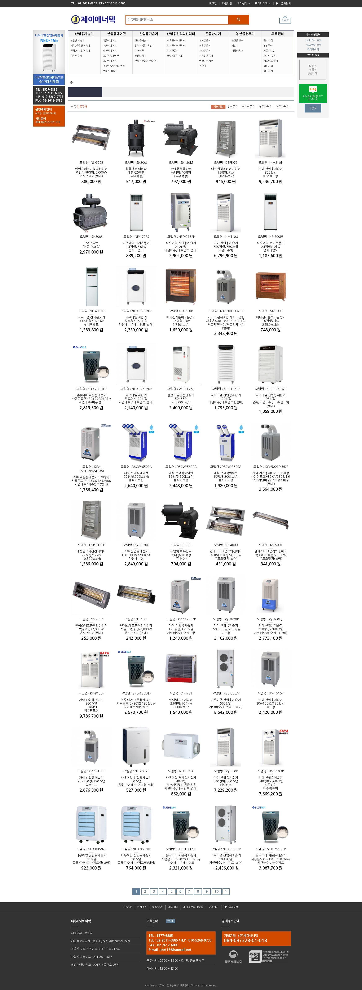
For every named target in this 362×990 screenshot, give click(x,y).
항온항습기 (76, 56)
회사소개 (142, 907)
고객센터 (242, 3)
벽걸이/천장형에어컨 (114, 66)
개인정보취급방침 (193, 907)
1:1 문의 (268, 45)
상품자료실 (269, 51)
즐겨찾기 (286, 3)
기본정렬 (218, 106)
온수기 (202, 66)
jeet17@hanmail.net (115, 941)
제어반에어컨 (109, 51)
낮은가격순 (265, 106)
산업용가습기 (142, 40)
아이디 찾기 (270, 56)
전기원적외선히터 (176, 45)
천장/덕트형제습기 (80, 51)
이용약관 (157, 907)
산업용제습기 (77, 40)
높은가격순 (282, 106)
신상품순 (233, 106)
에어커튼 (139, 51)
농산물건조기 (238, 40)
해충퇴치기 (140, 56)
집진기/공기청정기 (144, 45)
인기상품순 (248, 106)
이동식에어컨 (109, 40)
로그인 (213, 3)
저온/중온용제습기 (80, 45)
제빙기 (234, 45)
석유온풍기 (205, 45)
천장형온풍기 (206, 56)
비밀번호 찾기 (271, 61)
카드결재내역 (231, 907)
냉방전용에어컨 (111, 56)
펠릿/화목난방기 (175, 56)
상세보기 (81, 163)
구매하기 (101, 163)
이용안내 (173, 907)
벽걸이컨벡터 (206, 61)
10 (217, 891)
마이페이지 (261, 3)
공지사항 (268, 40)
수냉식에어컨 (109, 45)
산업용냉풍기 (109, 71)
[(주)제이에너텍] (93, 18)
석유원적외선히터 (176, 40)
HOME (128, 907)
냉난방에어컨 (109, 61)
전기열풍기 (172, 51)
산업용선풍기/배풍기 (146, 61)
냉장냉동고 (237, 51)
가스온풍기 (205, 51)
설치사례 (268, 71)
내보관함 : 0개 (313, 45)
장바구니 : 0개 (313, 40)
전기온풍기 (205, 40)
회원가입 (227, 3)
